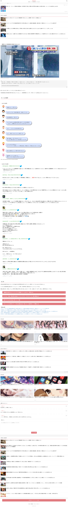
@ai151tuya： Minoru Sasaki (8, 174)
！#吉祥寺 (26, 216)
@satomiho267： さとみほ (8, 221)
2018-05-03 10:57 (24, 238)
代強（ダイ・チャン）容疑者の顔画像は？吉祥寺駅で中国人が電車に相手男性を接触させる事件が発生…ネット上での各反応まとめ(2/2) (32, 6)
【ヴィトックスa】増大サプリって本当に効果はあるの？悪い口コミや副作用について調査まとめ (21, 303)
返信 (4, 171)
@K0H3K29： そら (6, 258)
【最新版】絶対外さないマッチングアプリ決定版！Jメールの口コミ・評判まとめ (18, 292)
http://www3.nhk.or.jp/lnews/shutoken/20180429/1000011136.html (10, 85)
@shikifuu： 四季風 (6, 268)
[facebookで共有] (3, 11)
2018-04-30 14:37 (13, 209)
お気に (11, 171)
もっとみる (66, 371)
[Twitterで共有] (1, 11)
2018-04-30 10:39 (21, 198)
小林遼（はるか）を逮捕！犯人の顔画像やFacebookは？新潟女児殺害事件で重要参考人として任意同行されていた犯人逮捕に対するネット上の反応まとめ (29, 311)
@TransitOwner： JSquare (8, 184)
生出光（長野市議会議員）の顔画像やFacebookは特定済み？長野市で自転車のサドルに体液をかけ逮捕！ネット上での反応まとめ (24, 312)
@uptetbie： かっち (6, 209)
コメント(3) (66, 11)
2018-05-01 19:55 (16, 221)
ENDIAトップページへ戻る (34, 500)
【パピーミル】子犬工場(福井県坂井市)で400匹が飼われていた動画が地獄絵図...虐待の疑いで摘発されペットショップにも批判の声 (25, 308)
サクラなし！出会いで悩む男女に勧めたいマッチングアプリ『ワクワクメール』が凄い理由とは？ (21, 296)
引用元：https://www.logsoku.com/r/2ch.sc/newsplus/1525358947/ (9, 159)
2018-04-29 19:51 (17, 174)
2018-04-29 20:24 (16, 184)
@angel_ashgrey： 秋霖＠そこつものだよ (10, 198)
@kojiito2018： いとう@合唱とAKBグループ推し (12, 238)
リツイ (7, 171)
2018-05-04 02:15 (13, 268)
